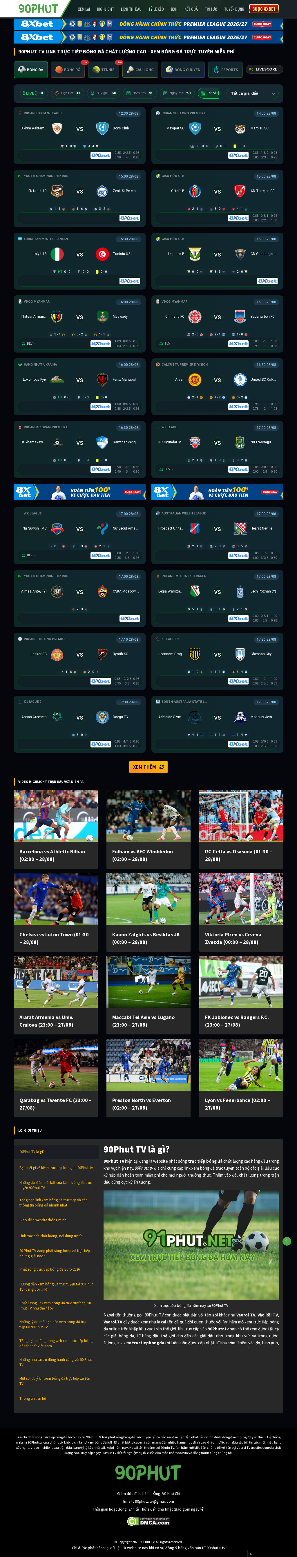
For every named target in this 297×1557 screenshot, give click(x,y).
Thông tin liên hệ (32, 1398)
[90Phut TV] (38, 8)
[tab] (31, 70)
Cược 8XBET (264, 9)
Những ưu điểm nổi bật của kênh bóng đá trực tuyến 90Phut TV (55, 1185)
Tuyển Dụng (234, 9)
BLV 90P (106, 93)
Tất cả (215, 93)
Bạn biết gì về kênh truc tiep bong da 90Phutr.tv (56, 1167)
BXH (174, 9)
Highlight (105, 9)
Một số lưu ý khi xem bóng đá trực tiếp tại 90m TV (55, 1381)
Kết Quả (191, 9)
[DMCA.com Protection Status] (148, 1521)
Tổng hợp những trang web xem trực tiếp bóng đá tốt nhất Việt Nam (56, 1343)
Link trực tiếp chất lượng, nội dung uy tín (51, 1235)
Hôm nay (143, 93)
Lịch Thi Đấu (131, 9)
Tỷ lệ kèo (156, 9)
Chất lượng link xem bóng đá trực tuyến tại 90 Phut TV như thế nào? (55, 1305)
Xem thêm (144, 767)
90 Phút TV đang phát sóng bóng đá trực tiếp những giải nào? (54, 1253)
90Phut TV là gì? (32, 1151)
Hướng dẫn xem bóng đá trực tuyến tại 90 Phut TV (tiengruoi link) (56, 1287)
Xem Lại (84, 9)
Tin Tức (211, 9)
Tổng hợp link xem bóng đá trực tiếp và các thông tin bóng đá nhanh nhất (53, 1202)
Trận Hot (70, 93)
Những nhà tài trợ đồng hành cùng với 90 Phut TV (55, 1362)
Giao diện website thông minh (42, 1220)
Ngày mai (180, 93)
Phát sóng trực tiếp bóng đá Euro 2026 (49, 1269)
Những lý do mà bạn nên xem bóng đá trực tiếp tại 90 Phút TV (53, 1324)
